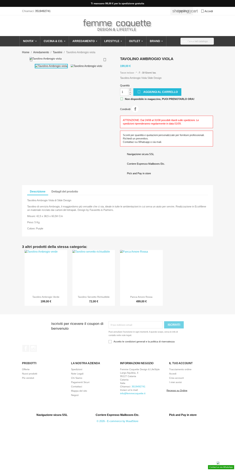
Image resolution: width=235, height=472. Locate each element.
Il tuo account (181, 363)
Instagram (33, 348)
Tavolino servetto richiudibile (94, 296)
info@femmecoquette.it (132, 393)
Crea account (176, 378)
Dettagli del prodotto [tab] (64, 191)
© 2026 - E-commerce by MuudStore (117, 421)
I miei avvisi (175, 382)
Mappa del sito (79, 390)
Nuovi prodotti (29, 373)
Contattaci (76, 386)
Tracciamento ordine (180, 369)
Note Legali (77, 373)
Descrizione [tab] (37, 191)
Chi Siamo (76, 378)
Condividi (135, 108)
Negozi (75, 395)
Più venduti (28, 378)
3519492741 (43, 11)
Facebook (25, 348)
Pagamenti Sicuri (80, 382)
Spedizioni (76, 369)
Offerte (26, 369)
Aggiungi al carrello (157, 91)
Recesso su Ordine (177, 390)
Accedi (172, 373)
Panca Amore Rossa (141, 296)
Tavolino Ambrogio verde (45, 296)
